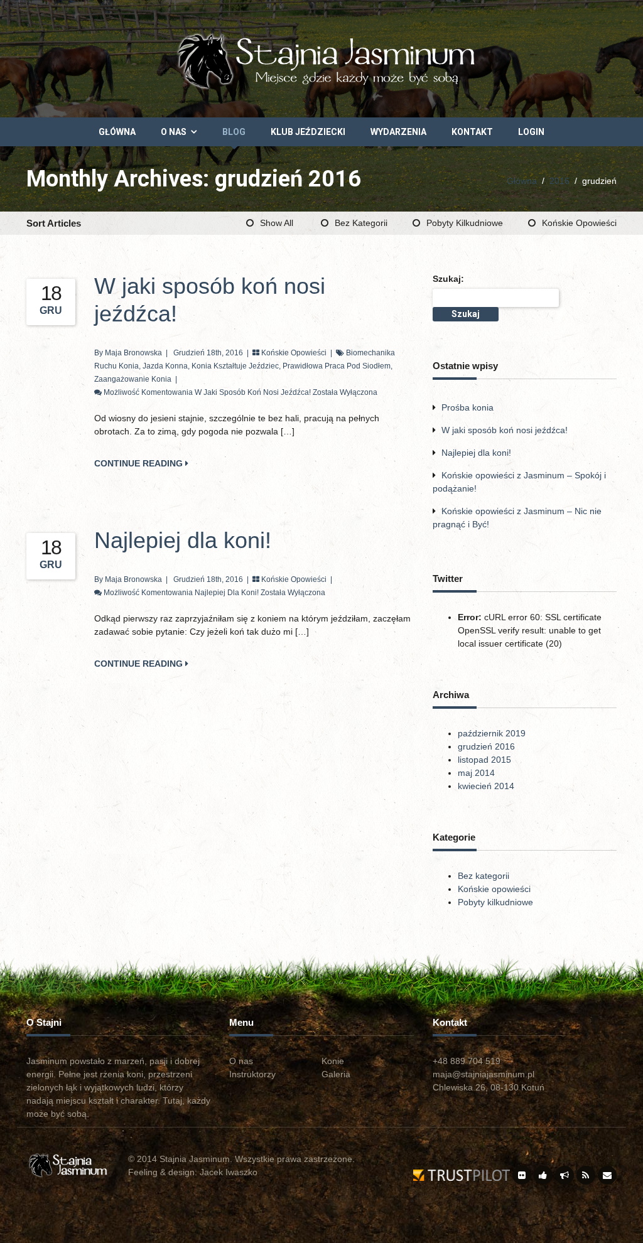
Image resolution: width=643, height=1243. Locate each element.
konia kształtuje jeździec (235, 366)
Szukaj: (448, 279)
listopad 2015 (484, 760)
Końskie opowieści (579, 223)
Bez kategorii (361, 223)
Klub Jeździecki (308, 132)
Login (531, 132)
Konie (333, 1061)
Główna (117, 132)
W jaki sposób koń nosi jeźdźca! (504, 430)
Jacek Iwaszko (228, 1172)
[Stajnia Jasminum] (321, 61)
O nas (173, 132)
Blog (234, 132)
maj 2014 (476, 773)
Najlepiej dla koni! (182, 540)
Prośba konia (467, 407)
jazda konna (165, 366)
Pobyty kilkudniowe (464, 223)
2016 (559, 181)
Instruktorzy (252, 1074)
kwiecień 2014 (486, 786)
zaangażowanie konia (132, 379)
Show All (276, 223)
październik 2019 (492, 733)
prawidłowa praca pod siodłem (337, 366)
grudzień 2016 (486, 746)
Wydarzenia (398, 132)
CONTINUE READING (139, 463)
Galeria (336, 1074)
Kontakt (472, 132)
